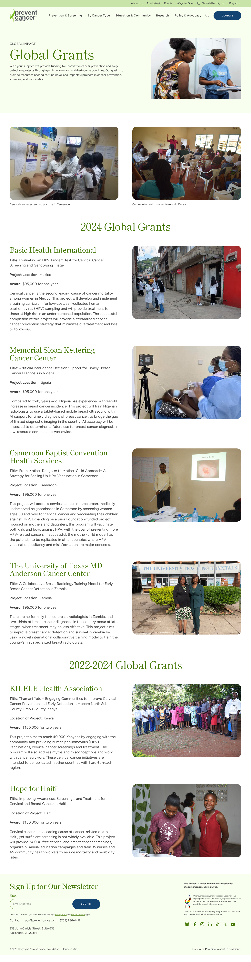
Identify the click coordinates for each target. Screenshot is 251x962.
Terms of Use (70, 948)
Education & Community (133, 15)
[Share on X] (225, 923)
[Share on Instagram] (202, 923)
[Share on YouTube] (233, 923)
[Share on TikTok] (217, 923)
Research (162, 15)
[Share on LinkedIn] (210, 923)
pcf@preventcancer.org (40, 920)
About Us (137, 3)
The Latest (153, 3)
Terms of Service (78, 914)
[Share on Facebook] (194, 923)
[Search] (207, 16)
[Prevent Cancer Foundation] (23, 15)
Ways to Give (185, 3)
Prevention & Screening (65, 15)
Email (14, 895)
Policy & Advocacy (188, 15)
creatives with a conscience (226, 948)
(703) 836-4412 (70, 920)
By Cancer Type (99, 15)
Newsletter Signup (213, 3)
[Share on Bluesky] (187, 923)
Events (168, 3)
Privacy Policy (61, 914)
